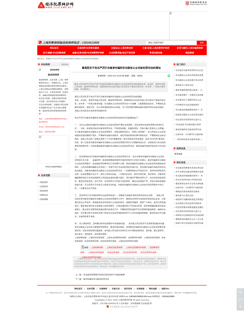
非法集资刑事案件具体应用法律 (189, 168)
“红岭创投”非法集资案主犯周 (188, 124)
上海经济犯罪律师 (114, 247)
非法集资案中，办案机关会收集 (189, 95)
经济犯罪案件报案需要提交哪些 (189, 207)
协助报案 (44, 199)
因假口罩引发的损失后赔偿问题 (189, 223)
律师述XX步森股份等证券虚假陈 (189, 215)
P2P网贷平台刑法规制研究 (187, 105)
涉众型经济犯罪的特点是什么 (188, 119)
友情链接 (140, 288)
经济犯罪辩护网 (130, 252)
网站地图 (153, 288)
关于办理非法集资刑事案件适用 (189, 172)
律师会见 (44, 195)
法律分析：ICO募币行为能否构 (189, 134)
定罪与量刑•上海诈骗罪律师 (190, 48)
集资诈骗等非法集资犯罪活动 (96, 279)
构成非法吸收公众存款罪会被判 (189, 114)
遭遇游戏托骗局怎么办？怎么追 (189, 219)
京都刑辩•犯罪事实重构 (88, 48)
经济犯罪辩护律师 (148, 252)
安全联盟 (145, 303)
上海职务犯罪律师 (96, 252)
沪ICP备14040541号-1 (110, 303)
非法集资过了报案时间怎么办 (188, 100)
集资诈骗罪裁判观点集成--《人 (189, 90)
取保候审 (44, 191)
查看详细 (64, 64)
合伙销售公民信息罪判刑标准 (188, 203)
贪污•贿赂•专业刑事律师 (54, 52)
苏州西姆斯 (135, 303)
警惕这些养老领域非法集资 (187, 191)
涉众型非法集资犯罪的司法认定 (189, 70)
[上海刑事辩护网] (55, 8)
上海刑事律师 (97, 247)
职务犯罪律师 (113, 252)
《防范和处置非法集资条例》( (188, 139)
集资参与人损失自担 (184, 85)
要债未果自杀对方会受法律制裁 (189, 183)
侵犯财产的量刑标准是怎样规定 (189, 199)
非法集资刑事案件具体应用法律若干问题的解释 (104, 275)
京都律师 (103, 288)
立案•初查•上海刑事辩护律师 (155, 48)
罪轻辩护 (44, 182)
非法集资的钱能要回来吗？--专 (189, 110)
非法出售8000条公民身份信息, (188, 179)
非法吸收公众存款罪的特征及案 (189, 75)
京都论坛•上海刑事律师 (122, 48)
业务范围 (91, 288)
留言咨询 (128, 288)
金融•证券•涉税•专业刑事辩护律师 (88, 52)
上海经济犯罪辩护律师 (91, 257)
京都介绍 (116, 288)
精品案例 (190, 52)
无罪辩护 (44, 186)
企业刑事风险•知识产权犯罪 (122, 52)
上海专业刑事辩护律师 (136, 247)
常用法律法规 (156, 52)
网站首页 (54, 48)
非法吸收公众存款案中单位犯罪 (189, 80)
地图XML (165, 288)
